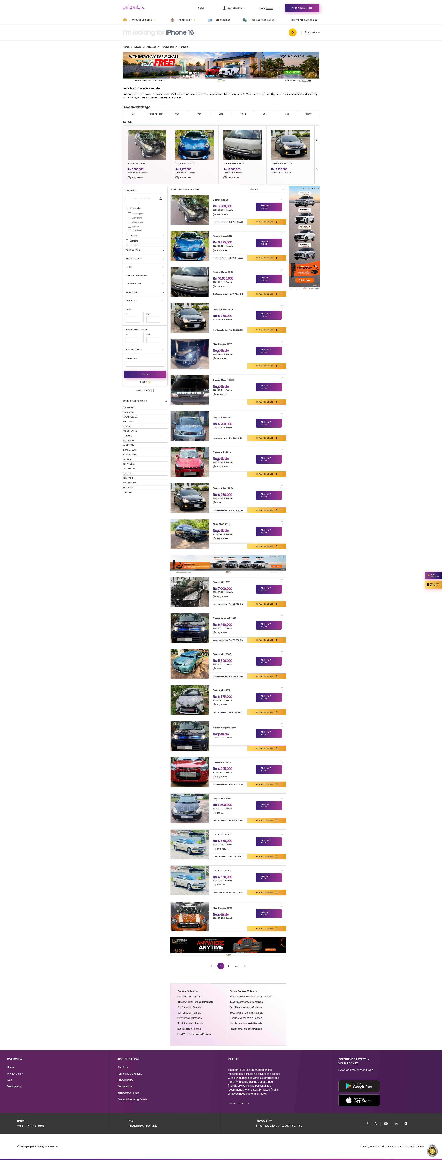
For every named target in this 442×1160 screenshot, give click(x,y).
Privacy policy (15, 1073)
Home (126, 46)
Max (148, 314)
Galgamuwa (129, 469)
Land (286, 114)
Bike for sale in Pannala (189, 1018)
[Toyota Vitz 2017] (190, 592)
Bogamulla (129, 464)
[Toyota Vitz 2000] (190, 808)
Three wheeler (155, 114)
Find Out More (266, 206)
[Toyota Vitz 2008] (190, 664)
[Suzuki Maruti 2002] (190, 390)
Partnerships (124, 1086)
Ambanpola (128, 445)
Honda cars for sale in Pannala (246, 1023)
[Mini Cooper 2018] (190, 916)
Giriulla (127, 436)
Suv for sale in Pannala (189, 1007)
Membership (14, 1086)
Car (133, 114)
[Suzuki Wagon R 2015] (190, 628)
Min (127, 314)
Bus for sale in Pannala (189, 1028)
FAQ (9, 1080)
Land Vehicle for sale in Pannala (194, 1034)
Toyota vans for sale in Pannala (246, 1012)
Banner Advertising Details (132, 1099)
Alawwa (127, 426)
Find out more (236, 1104)
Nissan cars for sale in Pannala (246, 1028)
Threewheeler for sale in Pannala (195, 1002)
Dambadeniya (129, 483)
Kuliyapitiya (129, 412)
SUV (177, 114)
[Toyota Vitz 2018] (190, 700)
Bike (221, 114)
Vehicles (151, 46)
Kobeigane (128, 492)
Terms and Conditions (129, 1073)
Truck (243, 114)
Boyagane (128, 478)
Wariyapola (128, 440)
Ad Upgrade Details (128, 1093)
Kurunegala (167, 46)
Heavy (308, 114)
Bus (264, 114)
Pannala (183, 46)
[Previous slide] (317, 140)
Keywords (131, 358)
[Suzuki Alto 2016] (190, 462)
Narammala (129, 421)
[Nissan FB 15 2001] (190, 844)
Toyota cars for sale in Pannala (246, 1002)
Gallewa (127, 473)
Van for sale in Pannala (189, 1012)
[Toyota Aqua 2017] (190, 246)
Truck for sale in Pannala (190, 1023)
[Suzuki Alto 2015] (190, 210)
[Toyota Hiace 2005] (190, 282)
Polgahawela (130, 431)
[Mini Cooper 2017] (190, 354)
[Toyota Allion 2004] (190, 318)
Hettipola (128, 487)
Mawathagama (130, 417)
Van (199, 114)
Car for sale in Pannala (189, 996)
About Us (122, 1067)
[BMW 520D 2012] (190, 534)
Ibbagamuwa (129, 450)
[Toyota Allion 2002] (190, 426)
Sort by (255, 189)
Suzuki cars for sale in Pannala (246, 1007)
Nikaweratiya (129, 454)
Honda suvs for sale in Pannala (246, 1018)
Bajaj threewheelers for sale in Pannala (250, 996)
